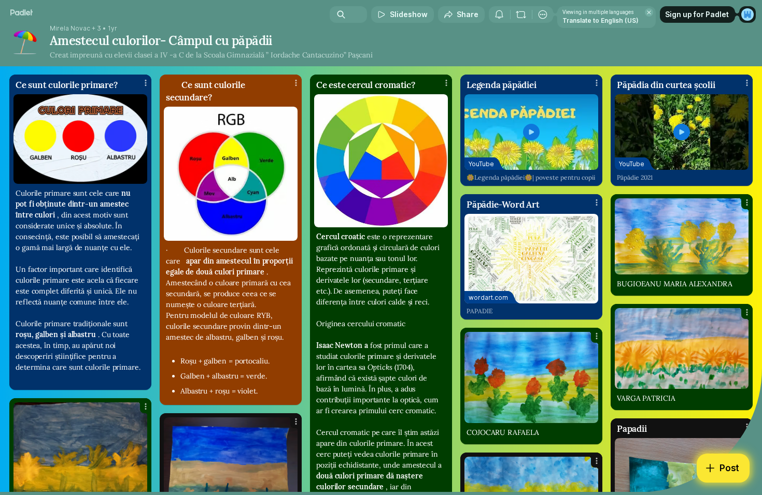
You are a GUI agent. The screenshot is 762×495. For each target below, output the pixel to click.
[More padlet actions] (542, 14)
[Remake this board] (521, 14)
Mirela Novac (70, 28)
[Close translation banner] (649, 12)
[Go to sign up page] (747, 14)
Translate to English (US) (600, 20)
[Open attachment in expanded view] (80, 139)
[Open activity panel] (499, 14)
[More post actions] (145, 83)
